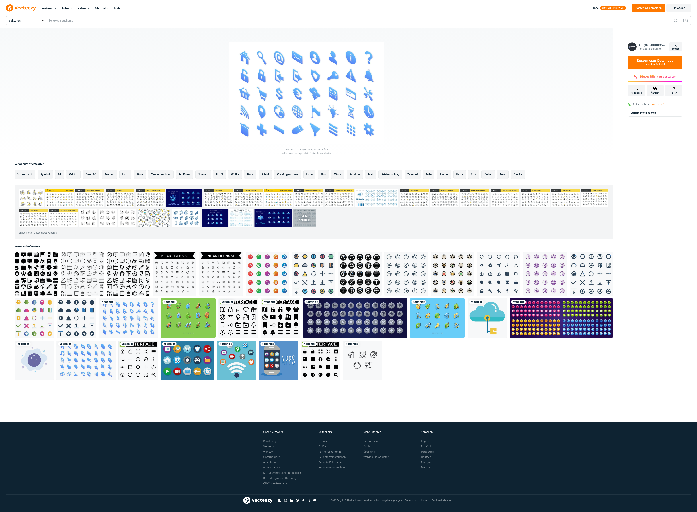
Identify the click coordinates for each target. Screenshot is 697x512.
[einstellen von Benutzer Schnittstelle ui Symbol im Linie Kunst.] (174, 274)
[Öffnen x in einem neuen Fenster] (309, 500)
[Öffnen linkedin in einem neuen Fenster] (291, 500)
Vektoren (47, 8)
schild (265, 174)
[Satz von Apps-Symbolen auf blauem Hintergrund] (187, 360)
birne (139, 174)
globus (444, 174)
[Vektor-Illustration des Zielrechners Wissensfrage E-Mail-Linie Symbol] (362, 360)
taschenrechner (161, 174)
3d (59, 174)
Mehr (117, 8)
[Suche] (675, 20)
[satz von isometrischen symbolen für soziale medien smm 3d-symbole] (188, 318)
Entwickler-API (272, 467)
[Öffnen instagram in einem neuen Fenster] (285, 500)
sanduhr (355, 174)
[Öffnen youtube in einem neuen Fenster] (314, 500)
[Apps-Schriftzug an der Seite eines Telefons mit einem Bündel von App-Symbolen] (278, 360)
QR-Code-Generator (275, 483)
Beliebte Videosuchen (332, 467)
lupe (309, 174)
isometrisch (24, 174)
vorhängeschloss (287, 174)
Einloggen (679, 8)
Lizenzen (324, 441)
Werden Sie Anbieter (376, 457)
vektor (73, 174)
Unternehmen (271, 457)
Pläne (595, 8)
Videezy (268, 451)
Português (427, 451)
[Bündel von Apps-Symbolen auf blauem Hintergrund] (236, 360)
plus (323, 174)
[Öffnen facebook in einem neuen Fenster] (279, 500)
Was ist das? (658, 104)
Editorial (100, 8)
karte (459, 174)
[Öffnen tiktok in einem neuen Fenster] (303, 500)
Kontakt (368, 446)
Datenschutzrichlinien (416, 500)
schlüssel (184, 174)
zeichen (109, 174)
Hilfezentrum (371, 441)
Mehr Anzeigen (305, 218)
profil (219, 174)
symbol (45, 174)
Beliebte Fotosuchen (331, 462)
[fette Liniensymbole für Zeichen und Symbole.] (591, 274)
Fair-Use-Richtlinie (441, 500)
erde (429, 174)
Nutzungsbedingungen (389, 500)
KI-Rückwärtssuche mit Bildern (282, 472)
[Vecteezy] (21, 8)
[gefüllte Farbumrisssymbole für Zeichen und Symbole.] (313, 274)
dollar (488, 174)
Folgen (676, 48)
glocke (518, 174)
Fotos (65, 8)
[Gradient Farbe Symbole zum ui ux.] (267, 274)
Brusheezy (269, 441)
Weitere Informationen (643, 112)
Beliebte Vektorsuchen (332, 457)
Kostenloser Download (655, 62)
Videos (82, 8)
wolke (235, 174)
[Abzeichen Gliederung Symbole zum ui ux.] (406, 274)
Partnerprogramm (330, 451)
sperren (203, 174)
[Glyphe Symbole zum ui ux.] (498, 274)
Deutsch (426, 457)
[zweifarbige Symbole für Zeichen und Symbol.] (76, 318)
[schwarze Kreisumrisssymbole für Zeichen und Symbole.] (360, 274)
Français (426, 462)
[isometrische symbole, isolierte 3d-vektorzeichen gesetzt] (128, 318)
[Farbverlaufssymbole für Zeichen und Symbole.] (34, 318)
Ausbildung (270, 462)
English (425, 441)
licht (125, 174)
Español (426, 446)
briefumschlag (390, 174)
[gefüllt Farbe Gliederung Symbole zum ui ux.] (452, 274)
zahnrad (412, 174)
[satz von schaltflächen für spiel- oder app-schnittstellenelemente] (561, 318)
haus (250, 174)
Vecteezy (268, 446)
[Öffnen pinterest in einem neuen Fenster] (297, 500)
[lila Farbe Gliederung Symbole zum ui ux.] (545, 274)
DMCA (322, 446)
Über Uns (369, 451)
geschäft (91, 174)
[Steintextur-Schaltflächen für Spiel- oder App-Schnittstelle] (355, 318)
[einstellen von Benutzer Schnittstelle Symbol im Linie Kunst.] (221, 274)
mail (370, 174)
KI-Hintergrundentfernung (279, 478)
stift (473, 174)
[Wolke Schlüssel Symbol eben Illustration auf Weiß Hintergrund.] (487, 318)
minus (337, 174)
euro (503, 174)
